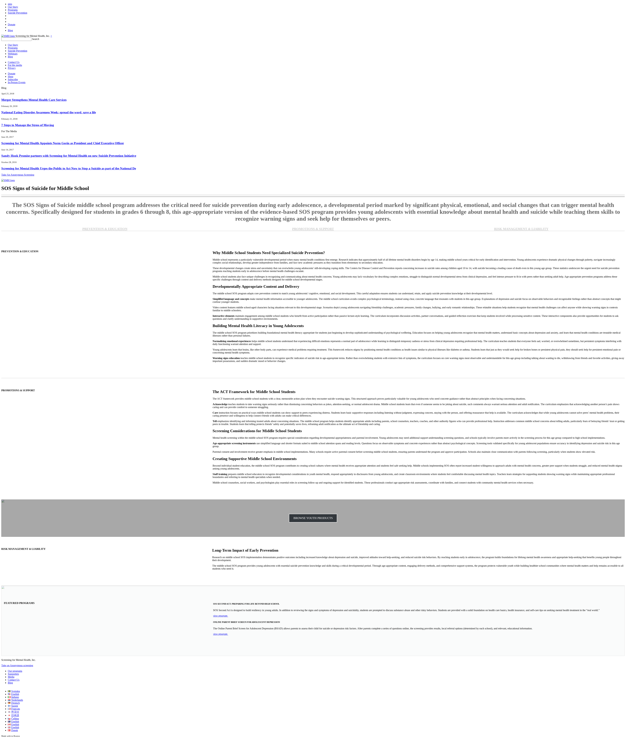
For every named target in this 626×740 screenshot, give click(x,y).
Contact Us (13, 679)
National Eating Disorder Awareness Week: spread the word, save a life (48, 112)
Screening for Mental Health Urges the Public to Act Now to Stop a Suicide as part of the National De (68, 168)
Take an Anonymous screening (17, 665)
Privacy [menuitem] (12, 68)
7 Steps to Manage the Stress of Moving (27, 125)
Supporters (13, 674)
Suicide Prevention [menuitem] (17, 12)
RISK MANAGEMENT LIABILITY (521, 229)
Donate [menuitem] (11, 24)
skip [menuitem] (10, 4)
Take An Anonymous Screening (17, 174)
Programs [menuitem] (13, 9)
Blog (10, 682)
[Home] (8, 36)
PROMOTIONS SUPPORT (313, 229)
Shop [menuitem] (10, 76)
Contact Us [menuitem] (13, 62)
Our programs (15, 671)
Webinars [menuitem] (12, 53)
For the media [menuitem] (15, 65)
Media (11, 676)
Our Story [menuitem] (13, 7)
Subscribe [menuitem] (13, 79)
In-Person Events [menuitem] (16, 82)
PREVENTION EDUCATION (104, 229)
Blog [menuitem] (10, 30)
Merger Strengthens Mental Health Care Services (34, 100)
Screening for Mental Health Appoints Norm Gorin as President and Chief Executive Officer (62, 143)
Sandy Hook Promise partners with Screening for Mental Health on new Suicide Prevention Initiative (68, 155)
